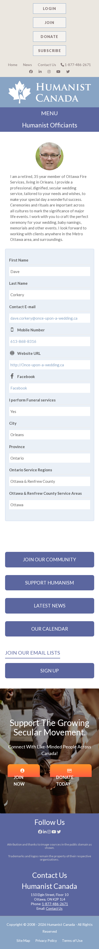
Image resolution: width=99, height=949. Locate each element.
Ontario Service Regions (30, 469)
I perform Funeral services (32, 400)
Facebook (26, 376)
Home (12, 64)
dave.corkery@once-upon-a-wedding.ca (43, 318)
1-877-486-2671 (77, 64)
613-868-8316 (23, 341)
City (12, 423)
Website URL (29, 353)
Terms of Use (72, 940)
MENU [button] (49, 113)
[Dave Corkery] (49, 156)
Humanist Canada (61, 924)
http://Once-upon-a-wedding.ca (37, 364)
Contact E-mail (22, 306)
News (27, 64)
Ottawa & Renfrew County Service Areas (45, 493)
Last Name (18, 283)
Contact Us (47, 64)
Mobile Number (31, 330)
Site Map (23, 940)
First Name (18, 260)
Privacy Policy (46, 940)
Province (17, 446)
